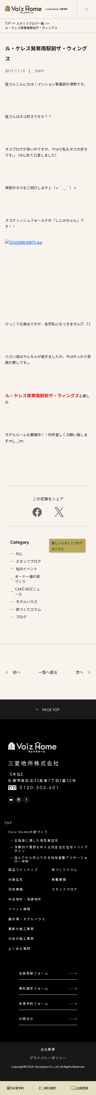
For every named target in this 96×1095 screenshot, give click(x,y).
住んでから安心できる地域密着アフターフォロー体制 (51, 859)
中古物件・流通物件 (25, 899)
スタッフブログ (28, 561)
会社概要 (48, 1049)
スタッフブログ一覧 (30, 23)
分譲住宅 (15, 879)
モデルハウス (26, 601)
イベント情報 (19, 909)
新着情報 (59, 879)
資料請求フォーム (33, 988)
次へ (79, 672)
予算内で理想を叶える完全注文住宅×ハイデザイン (51, 849)
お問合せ (26, 1018)
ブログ (21, 616)
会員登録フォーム (33, 973)
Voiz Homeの (28, 832)
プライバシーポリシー (48, 1058)
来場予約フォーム (33, 1003)
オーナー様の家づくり (27, 579)
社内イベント (26, 568)
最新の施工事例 (21, 928)
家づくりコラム (28, 609)
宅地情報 (15, 889)
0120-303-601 (39, 787)
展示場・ (26, 919)
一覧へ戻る (48, 672)
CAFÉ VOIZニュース (27, 592)
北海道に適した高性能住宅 (36, 840)
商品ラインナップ (23, 869)
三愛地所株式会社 (34, 763)
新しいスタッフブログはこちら (67, 546)
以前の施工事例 (21, 938)
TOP (8, 23)
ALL (19, 553)
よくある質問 (19, 948)
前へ (16, 672)
